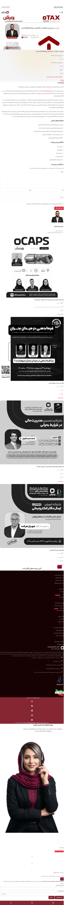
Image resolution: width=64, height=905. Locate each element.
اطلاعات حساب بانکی (60, 636)
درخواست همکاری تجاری (59, 641)
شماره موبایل (61, 891)
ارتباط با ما (62, 592)
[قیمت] (32, 861)
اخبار (63, 594)
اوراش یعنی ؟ (59, 597)
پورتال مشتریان (60, 7)
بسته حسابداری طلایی (59, 578)
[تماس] (32, 854)
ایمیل (29, 190)
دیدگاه (62, 172)
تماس (32, 856)
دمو (32, 871)
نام (63, 190)
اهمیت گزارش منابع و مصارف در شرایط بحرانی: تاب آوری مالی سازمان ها (50, 467)
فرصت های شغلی (60, 644)
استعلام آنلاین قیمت (60, 630)
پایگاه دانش (61, 619)
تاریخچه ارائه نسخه (59, 610)
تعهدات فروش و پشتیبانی (59, 633)
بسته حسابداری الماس (59, 580)
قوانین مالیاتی (49, 77)
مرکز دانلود (62, 608)
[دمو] (32, 869)
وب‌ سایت (62, 197)
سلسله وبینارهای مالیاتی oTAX (47, 91)
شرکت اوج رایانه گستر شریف (29, 723)
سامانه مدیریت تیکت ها (59, 606)
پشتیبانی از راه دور (58, 603)
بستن (51, 897)
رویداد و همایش (61, 622)
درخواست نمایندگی (6, 7)
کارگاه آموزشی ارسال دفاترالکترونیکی (57, 550)
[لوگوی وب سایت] (5, 12)
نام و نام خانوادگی (60, 885)
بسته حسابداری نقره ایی (59, 575)
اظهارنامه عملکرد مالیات (57, 77)
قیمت (32, 863)
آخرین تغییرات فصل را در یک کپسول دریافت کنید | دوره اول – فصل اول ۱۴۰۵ (49, 300)
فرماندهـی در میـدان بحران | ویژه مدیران (56, 383)
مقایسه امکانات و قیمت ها (58, 628)
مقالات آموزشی (61, 616)
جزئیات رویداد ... (60, 314)
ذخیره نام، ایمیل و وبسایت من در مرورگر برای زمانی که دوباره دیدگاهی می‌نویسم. (44, 204)
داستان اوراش (61, 589)
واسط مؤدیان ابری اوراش (59, 583)
